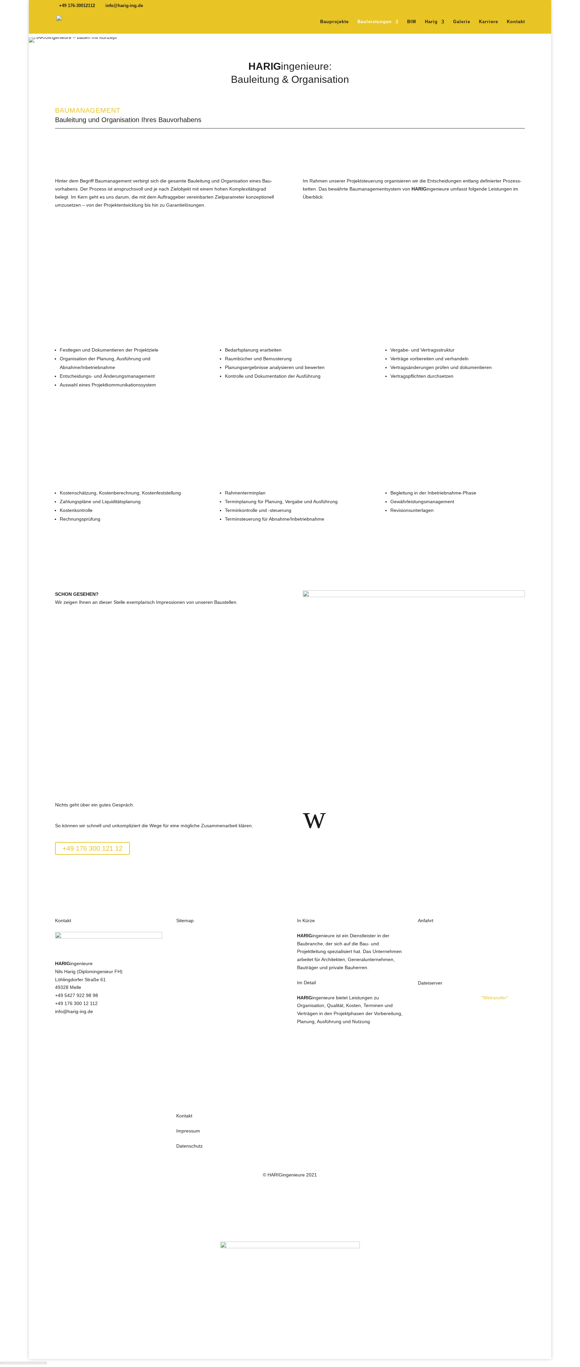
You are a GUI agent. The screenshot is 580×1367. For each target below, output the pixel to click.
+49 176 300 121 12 (92, 848)
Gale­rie (461, 21)
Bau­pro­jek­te (334, 21)
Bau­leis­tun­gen (374, 21)
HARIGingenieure (194, 935)
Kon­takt (516, 21)
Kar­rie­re (488, 21)
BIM (411, 21)
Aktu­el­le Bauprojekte (93, 625)
